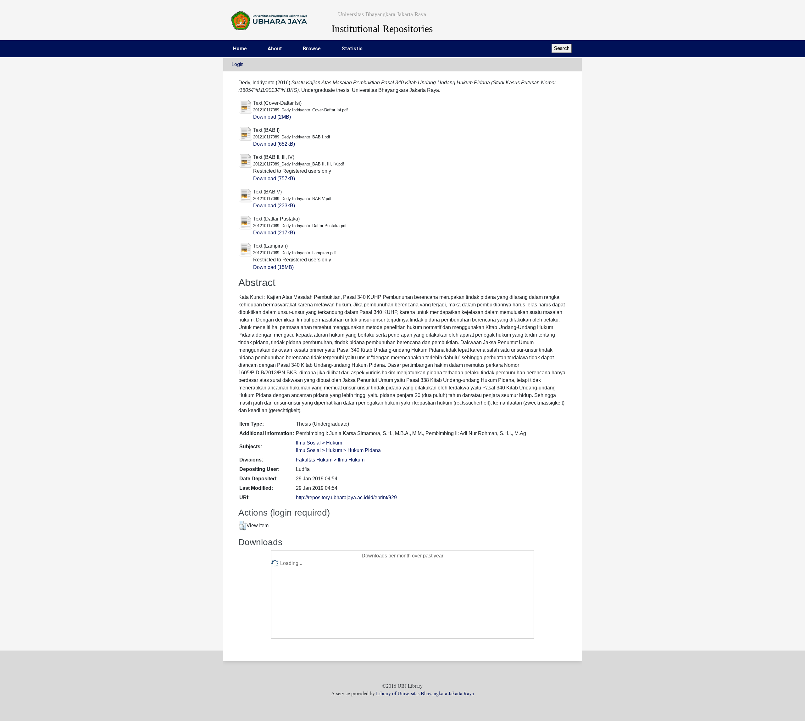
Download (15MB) (273, 267)
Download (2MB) (272, 117)
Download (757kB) (274, 178)
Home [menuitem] (240, 49)
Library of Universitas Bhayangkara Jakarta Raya (425, 693)
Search (561, 48)
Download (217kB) (274, 232)
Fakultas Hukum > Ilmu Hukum (330, 459)
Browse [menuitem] (312, 49)
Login (237, 64)
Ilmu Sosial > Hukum (319, 442)
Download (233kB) (274, 205)
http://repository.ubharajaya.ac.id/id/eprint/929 (346, 497)
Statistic (352, 49)
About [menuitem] (275, 49)
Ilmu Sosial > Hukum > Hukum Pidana (338, 450)
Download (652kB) (274, 144)
